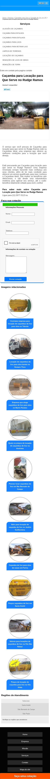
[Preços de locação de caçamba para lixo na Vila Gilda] (20, 666)
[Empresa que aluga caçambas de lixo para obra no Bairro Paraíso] (20, 386)
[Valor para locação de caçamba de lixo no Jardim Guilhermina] (20, 508)
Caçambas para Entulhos (14, 38)
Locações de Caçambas (13, 56)
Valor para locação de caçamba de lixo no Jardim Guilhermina (20, 527)
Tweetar (7, 89)
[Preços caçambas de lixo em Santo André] (20, 587)
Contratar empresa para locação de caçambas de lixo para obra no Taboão (20, 323)
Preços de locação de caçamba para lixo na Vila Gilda (20, 684)
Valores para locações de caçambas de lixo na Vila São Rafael (20, 644)
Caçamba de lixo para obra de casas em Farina (20, 566)
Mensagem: (10, 256)
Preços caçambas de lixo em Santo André (20, 604)
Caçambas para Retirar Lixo (15, 47)
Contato (25, 762)
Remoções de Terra (11, 65)
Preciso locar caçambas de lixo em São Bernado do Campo (20, 486)
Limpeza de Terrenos (12, 51)
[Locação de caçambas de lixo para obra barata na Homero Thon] (20, 346)
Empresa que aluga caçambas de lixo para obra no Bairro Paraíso (20, 405)
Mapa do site (25, 769)
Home (25, 734)
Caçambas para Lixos (12, 42)
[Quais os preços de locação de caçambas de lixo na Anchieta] (20, 427)
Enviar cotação (15, 279)
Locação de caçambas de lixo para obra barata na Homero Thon (20, 364)
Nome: (9, 214)
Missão (25, 748)
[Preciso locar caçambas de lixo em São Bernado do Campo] (20, 468)
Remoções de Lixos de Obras (15, 60)
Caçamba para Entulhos (13, 33)
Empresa (25, 741)
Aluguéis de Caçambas (13, 29)
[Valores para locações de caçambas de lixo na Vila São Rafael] (20, 625)
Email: (8, 222)
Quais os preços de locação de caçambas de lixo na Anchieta (20, 445)
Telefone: (9, 231)
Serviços (25, 24)
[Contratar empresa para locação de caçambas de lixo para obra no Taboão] (20, 305)
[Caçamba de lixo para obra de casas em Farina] (20, 549)
